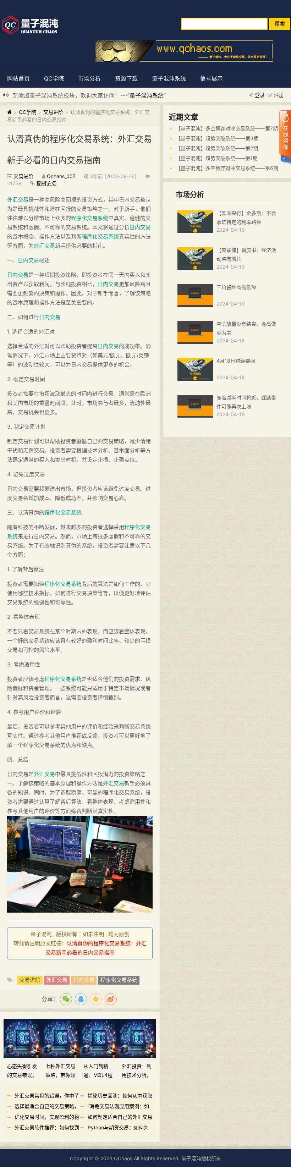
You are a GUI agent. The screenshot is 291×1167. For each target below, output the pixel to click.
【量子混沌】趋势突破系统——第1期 (217, 158)
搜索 (279, 24)
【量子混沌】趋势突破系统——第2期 (217, 148)
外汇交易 (17, 199)
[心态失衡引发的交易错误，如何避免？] (23, 1038)
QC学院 (54, 78)
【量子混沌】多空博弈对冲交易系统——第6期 (227, 168)
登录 (260, 95)
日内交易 (140, 227)
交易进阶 (53, 112)
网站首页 (18, 78)
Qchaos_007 (61, 176)
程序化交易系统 (89, 218)
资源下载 (126, 78)
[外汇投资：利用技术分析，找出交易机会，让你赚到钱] (137, 1038)
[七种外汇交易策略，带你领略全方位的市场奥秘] (61, 1038)
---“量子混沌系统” (143, 95)
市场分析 (89, 78)
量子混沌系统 (169, 78)
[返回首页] (9, 112)
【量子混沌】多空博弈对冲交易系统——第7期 (227, 128)
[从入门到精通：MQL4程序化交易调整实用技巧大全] (99, 1038)
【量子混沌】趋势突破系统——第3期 (217, 138)
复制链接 (46, 183)
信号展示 (211, 78)
